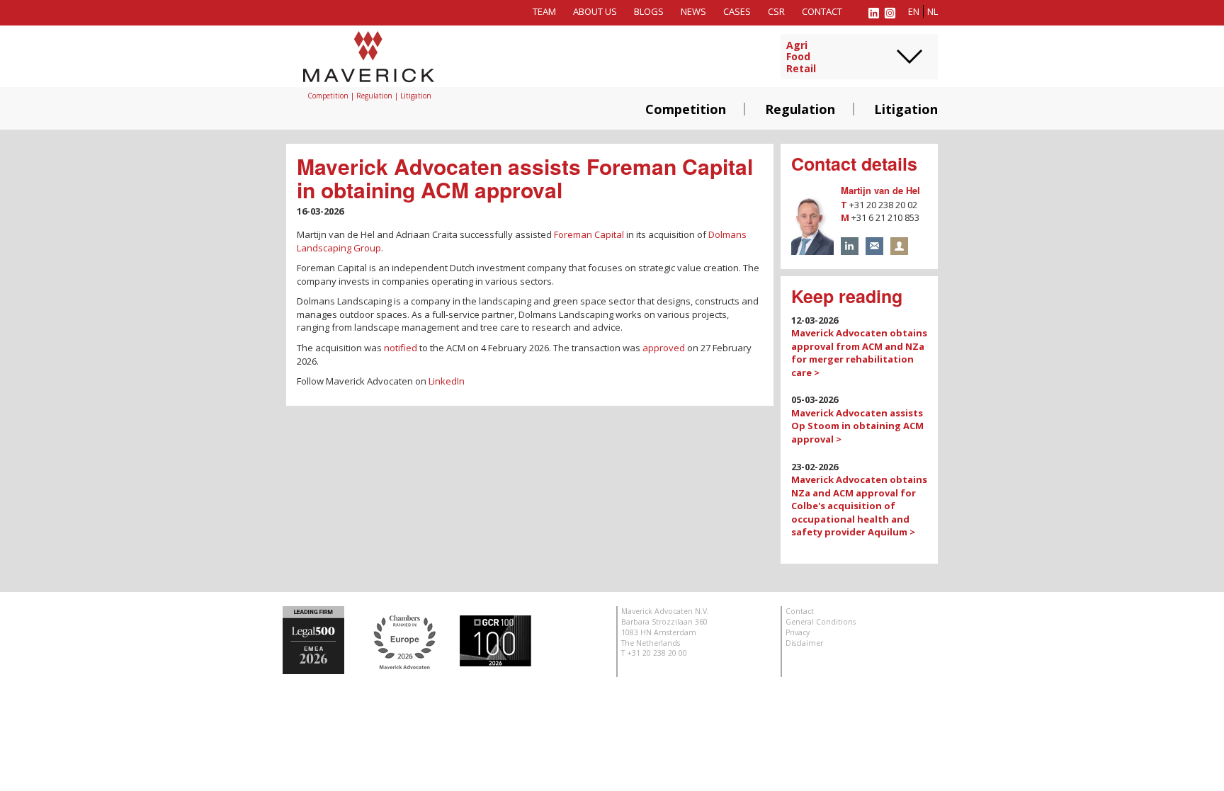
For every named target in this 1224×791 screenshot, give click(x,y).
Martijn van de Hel (880, 190)
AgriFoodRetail (801, 57)
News (693, 11)
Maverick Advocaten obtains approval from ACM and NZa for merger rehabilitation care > (859, 352)
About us (595, 11)
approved (663, 347)
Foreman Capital (589, 234)
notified (400, 347)
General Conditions (821, 622)
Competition (685, 109)
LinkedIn (447, 381)
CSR (776, 11)
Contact (822, 11)
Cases (737, 11)
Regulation (800, 109)
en (913, 11)
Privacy (798, 632)
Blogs (649, 11)
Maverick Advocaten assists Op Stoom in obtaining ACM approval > (857, 425)
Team (544, 11)
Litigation (906, 109)
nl (932, 11)
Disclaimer (804, 643)
